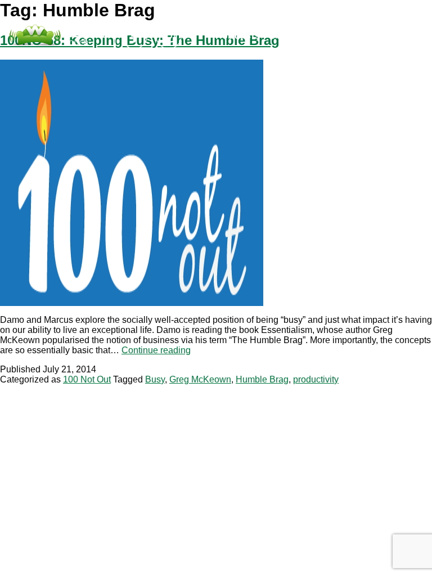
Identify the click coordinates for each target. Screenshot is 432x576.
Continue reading (156, 350)
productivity (316, 379)
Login (344, 35)
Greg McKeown (200, 379)
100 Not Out (87, 379)
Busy (155, 379)
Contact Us (295, 35)
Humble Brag (262, 379)
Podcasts (237, 35)
